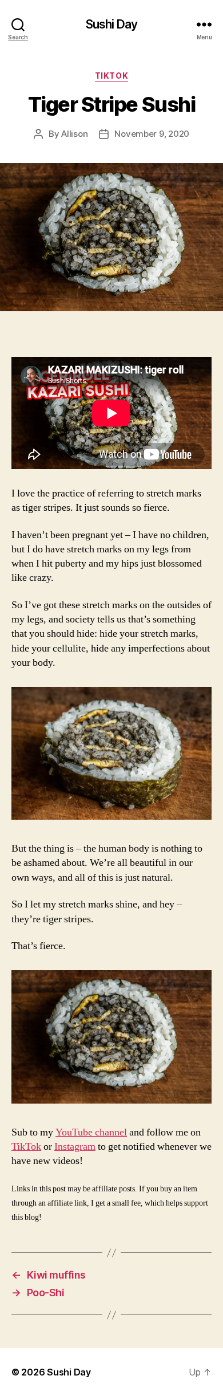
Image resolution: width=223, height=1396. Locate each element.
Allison (74, 133)
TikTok (111, 75)
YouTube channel (91, 1132)
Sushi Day (111, 24)
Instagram (74, 1146)
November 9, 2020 (151, 133)
